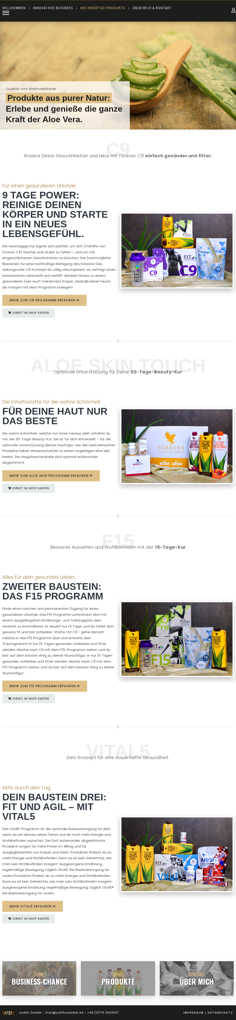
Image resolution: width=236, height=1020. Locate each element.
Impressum (193, 1012)
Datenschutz (220, 1012)
